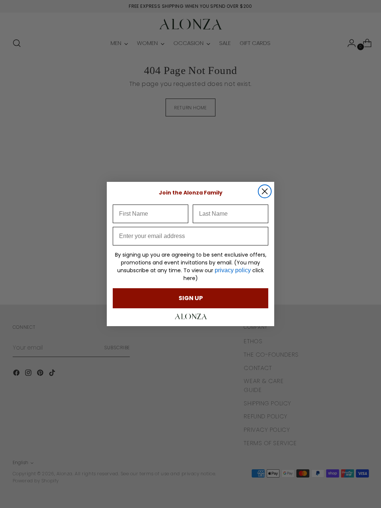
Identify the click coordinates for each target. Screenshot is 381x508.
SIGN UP (191, 298)
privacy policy (233, 270)
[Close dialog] (264, 191)
